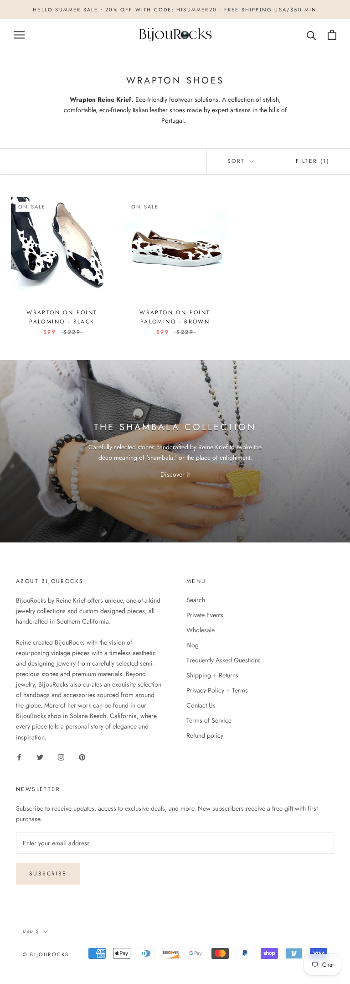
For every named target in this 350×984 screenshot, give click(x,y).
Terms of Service (209, 720)
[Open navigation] (19, 35)
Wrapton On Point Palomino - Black (61, 317)
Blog (192, 645)
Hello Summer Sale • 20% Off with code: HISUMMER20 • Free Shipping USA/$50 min (175, 9)
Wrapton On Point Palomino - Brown (174, 317)
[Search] (311, 35)
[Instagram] (61, 757)
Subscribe (48, 873)
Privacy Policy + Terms (217, 690)
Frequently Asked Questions (223, 660)
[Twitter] (40, 757)
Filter (312, 161)
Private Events (204, 615)
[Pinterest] (82, 757)
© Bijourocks (46, 954)
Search (195, 599)
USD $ (31, 931)
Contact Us (201, 705)
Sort (237, 161)
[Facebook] (19, 757)
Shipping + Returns (212, 675)
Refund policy (204, 735)
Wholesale (200, 630)
